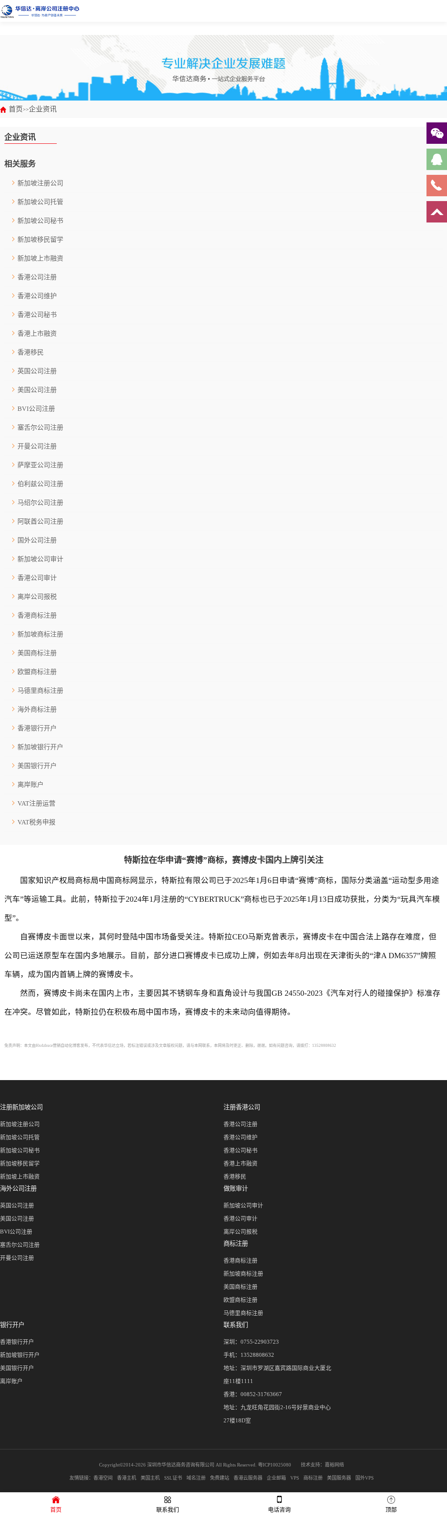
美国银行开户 (37, 765)
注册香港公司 (242, 1107)
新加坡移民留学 (40, 239)
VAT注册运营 (36, 803)
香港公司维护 (37, 295)
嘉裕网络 (334, 1464)
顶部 (391, 1509)
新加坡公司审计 (40, 559)
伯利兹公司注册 (40, 483)
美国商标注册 (37, 653)
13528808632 (257, 1355)
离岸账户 (30, 784)
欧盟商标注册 (37, 671)
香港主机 (126, 1477)
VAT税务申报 (36, 822)
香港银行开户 (37, 728)
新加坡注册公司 (40, 183)
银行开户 (12, 1324)
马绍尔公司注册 (40, 502)
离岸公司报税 (37, 596)
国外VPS (364, 1477)
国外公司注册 (37, 540)
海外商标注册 (37, 709)
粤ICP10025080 (274, 1464)
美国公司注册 (37, 389)
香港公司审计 (37, 577)
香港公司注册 (37, 277)
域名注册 (196, 1477)
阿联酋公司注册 (40, 521)
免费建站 (219, 1477)
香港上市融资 (37, 333)
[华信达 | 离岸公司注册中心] (40, 11)
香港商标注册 (37, 615)
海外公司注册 (18, 1188)
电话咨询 (279, 1509)
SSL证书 (173, 1477)
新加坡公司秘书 (40, 220)
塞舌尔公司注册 (40, 427)
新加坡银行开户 (40, 747)
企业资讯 (43, 109)
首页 (16, 109)
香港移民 (30, 352)
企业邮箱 (276, 1477)
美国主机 (150, 1477)
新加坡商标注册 (40, 634)
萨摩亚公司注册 (40, 465)
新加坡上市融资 (40, 258)
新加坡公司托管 (40, 201)
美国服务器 (339, 1477)
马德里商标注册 (40, 690)
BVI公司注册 (36, 408)
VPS (294, 1477)
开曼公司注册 (37, 446)
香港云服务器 (248, 1477)
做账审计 (236, 1188)
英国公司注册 (37, 371)
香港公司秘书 (37, 314)
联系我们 (236, 1324)
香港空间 (103, 1477)
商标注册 (236, 1243)
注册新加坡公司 (21, 1107)
